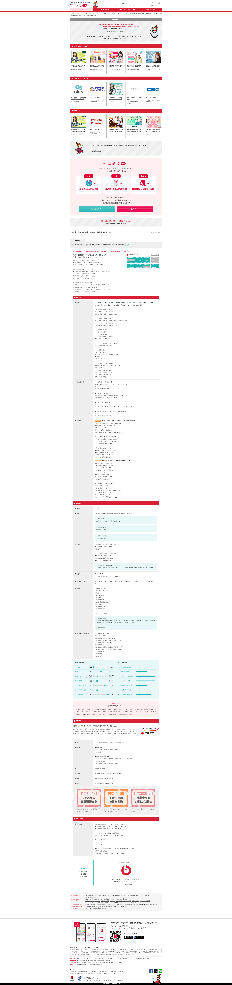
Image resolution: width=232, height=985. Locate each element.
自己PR (79, 964)
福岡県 (112, 899)
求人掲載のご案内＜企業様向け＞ (130, 5)
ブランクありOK (112, 904)
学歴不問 (135, 904)
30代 (100, 908)
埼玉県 (100, 899)
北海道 (125, 899)
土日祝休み (141, 904)
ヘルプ (113, 5)
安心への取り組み (81, 971)
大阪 (95, 960)
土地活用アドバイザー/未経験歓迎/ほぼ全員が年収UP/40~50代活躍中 (97, 66)
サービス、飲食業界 (145, 901)
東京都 (86, 899)
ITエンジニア (136, 958)
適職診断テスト (100, 964)
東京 (78, 960)
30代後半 (110, 908)
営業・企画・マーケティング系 (103, 895)
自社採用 (114, 973)
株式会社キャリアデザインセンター (83, 973)
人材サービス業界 (105, 901)
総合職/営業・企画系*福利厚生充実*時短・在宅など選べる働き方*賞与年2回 (78, 98)
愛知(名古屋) (101, 960)
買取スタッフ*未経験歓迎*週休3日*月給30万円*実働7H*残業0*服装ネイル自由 (153, 66)
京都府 (121, 899)
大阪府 (90, 899)
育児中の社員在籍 (111, 906)
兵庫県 (117, 899)
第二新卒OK (87, 904)
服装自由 (147, 904)
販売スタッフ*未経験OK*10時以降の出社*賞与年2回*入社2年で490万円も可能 (134, 66)
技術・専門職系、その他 (91, 897)
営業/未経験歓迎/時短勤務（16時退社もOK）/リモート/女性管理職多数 (115, 66)
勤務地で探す (73, 960)
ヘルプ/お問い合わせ (119, 971)
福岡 (106, 960)
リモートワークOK (81, 962)
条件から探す (73, 962)
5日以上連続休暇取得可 (122, 906)
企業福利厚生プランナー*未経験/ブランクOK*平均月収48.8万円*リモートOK (153, 130)
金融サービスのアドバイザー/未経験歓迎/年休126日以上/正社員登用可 (78, 66)
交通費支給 (95, 906)
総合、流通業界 (114, 902)
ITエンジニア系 (125, 895)
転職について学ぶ (151, 9)
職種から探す (73, 958)
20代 (86, 908)
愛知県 (108, 899)
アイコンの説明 (155, 255)
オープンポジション (95, 97)
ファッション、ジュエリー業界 (92, 902)
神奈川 (82, 960)
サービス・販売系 (116, 895)
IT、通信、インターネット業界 (92, 901)
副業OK (89, 962)
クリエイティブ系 (144, 895)
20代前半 (95, 908)
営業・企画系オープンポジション (134, 98)
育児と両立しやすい (102, 904)
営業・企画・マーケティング (84, 958)
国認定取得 (120, 962)
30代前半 (104, 908)
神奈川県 (95, 899)
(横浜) (85, 960)
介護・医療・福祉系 (134, 895)
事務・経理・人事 (114, 958)
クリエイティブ (105, 958)
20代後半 (90, 908)
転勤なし (93, 904)
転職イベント (85, 964)
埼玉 (89, 960)
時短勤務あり (153, 904)
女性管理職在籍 (128, 904)
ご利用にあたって (73, 971)
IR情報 (110, 973)
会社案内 (105, 973)
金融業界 (112, 901)
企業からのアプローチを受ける (127, 9)
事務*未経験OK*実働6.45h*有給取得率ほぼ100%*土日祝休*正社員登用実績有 (134, 130)
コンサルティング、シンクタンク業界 (128, 902)
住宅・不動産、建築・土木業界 (123, 901)
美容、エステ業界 (105, 902)
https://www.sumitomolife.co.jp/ (104, 783)
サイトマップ (119, 5)
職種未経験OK (120, 904)
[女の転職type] (73, 973)
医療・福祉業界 (135, 901)
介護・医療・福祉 (144, 958)
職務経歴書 (92, 964)
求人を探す (81, 9)
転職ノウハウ (73, 964)
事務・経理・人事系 (89, 895)
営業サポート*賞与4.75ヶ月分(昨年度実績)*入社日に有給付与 (116, 130)
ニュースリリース (110, 971)
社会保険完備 (88, 906)
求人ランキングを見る (104, 9)
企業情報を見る (96, 151)
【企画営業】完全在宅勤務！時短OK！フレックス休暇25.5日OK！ (116, 98)
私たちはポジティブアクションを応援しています (114, 980)
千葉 (92, 960)
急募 (100, 906)
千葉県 (104, 899)
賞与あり (104, 906)
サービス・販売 (96, 958)
